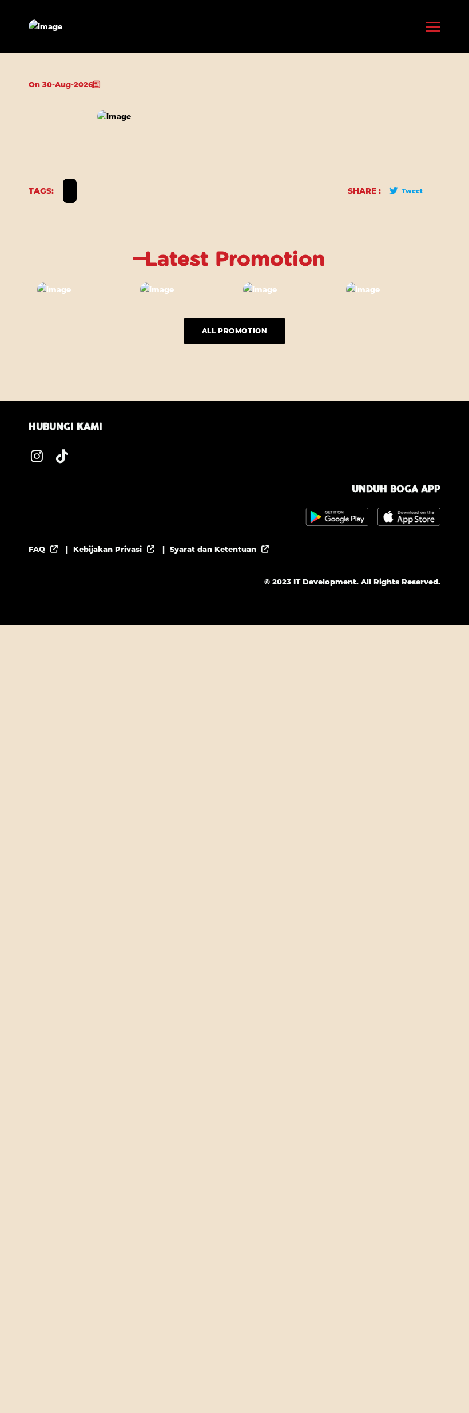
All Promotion (235, 331)
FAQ (38, 549)
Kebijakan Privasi (108, 549)
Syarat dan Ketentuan (214, 549)
